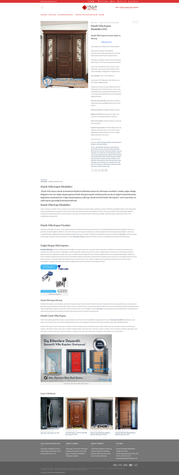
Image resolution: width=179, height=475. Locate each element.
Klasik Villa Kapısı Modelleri (104, 142)
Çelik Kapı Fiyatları (111, 468)
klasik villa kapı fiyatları (111, 160)
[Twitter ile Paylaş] (96, 170)
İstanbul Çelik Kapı (97, 453)
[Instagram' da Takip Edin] (90, 1)
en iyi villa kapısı (102, 153)
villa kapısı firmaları (116, 164)
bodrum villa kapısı (115, 149)
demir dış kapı (94, 151)
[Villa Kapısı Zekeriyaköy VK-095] (52, 413)
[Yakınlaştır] (43, 86)
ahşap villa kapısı (114, 147)
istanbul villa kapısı (111, 156)
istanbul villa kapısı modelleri (108, 158)
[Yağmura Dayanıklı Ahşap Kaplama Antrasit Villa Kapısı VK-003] (101, 413)
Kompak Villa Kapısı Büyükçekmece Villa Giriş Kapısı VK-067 (125, 433)
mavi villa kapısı (98, 164)
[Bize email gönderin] (93, 1)
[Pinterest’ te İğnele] (102, 170)
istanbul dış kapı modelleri (105, 155)
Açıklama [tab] (44, 181)
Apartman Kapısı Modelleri (78, 469)
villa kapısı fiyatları (79, 236)
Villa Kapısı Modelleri (65, 14)
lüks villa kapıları (111, 162)
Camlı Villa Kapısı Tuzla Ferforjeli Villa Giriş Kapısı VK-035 (76, 433)
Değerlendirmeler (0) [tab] (55, 181)
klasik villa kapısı (102, 162)
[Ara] (42, 7)
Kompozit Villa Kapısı (81, 449)
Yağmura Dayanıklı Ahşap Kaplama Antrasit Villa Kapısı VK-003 (100, 433)
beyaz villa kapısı (105, 149)
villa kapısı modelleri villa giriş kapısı (100, 166)
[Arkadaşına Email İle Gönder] (99, 170)
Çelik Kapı (122, 234)
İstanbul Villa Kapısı (72, 451)
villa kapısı (99, 308)
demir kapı (101, 151)
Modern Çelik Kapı (101, 456)
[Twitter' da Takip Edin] (91, 1)
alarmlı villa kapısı (95, 149)
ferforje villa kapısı (111, 153)
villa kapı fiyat (106, 164)
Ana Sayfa (44, 14)
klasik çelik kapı (101, 160)
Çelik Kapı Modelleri (97, 449)
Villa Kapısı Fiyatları (72, 456)
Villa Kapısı (52, 14)
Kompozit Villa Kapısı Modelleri (86, 14)
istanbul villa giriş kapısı (100, 156)
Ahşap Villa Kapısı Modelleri (109, 22)
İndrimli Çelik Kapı (103, 451)
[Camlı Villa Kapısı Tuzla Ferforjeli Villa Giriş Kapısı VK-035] (76, 413)
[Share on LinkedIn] (106, 170)
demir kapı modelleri (110, 151)
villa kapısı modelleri (117, 320)
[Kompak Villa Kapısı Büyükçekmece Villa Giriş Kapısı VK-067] (126, 413)
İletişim (101, 14)
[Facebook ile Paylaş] (92, 170)
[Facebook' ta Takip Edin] (88, 1)
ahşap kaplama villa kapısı (102, 147)
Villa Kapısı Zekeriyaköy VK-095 (50, 433)
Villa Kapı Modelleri (83, 468)
